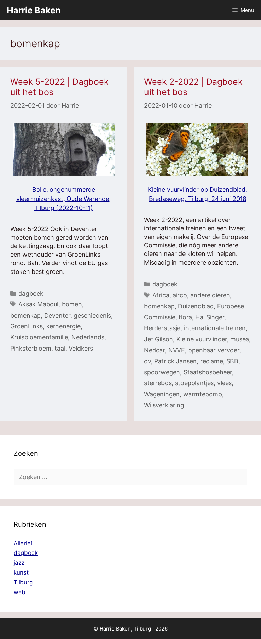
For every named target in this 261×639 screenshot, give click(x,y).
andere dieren (210, 295)
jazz (19, 562)
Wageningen (162, 394)
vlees (224, 383)
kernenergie (63, 326)
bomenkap (25, 315)
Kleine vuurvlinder (201, 339)
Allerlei (23, 543)
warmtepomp (202, 394)
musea (239, 339)
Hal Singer (209, 317)
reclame (211, 361)
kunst (21, 572)
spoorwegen (162, 372)
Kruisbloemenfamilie (39, 337)
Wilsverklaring (164, 405)
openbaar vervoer (213, 350)
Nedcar (154, 350)
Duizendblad (196, 306)
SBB (232, 361)
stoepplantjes (194, 383)
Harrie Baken (34, 10)
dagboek (31, 293)
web (19, 592)
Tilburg (23, 582)
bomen (72, 304)
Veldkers (81, 348)
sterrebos (158, 383)
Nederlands (87, 337)
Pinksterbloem (30, 348)
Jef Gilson (158, 339)
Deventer (57, 315)
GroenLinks (26, 326)
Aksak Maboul (38, 304)
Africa (160, 295)
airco (180, 295)
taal (60, 348)
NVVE (176, 350)
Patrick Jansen (175, 361)
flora (185, 317)
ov (147, 361)
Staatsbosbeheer (208, 372)
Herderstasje (162, 328)
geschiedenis (92, 315)
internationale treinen (215, 328)
